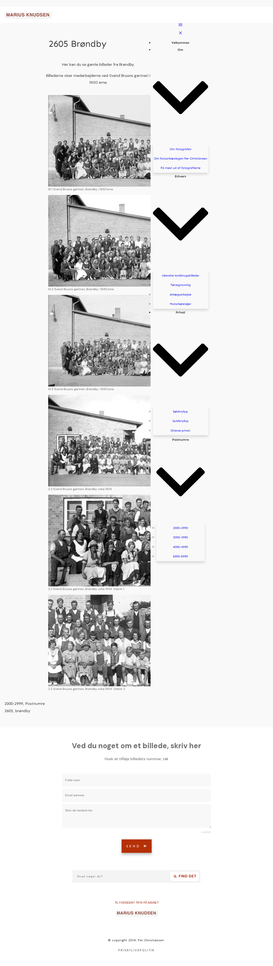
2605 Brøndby (77, 43)
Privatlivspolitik (136, 950)
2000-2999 (13, 703)
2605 (8, 710)
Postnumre (35, 703)
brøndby (22, 710)
